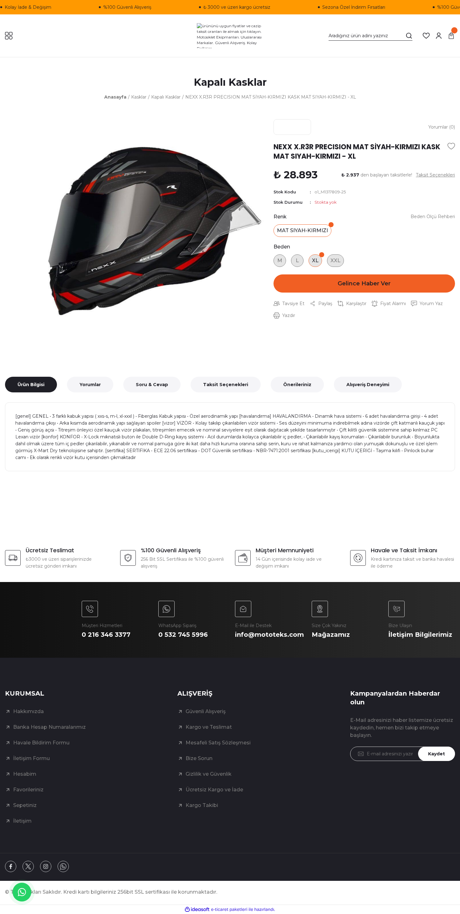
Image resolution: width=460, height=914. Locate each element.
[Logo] (230, 35)
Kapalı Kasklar (230, 82)
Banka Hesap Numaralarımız (49, 727)
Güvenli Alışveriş (206, 711)
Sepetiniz (25, 805)
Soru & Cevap (152, 384)
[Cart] (451, 35)
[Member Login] (438, 35)
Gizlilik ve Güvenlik (209, 774)
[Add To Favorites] (451, 146)
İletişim (22, 821)
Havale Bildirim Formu (41, 743)
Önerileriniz (297, 384)
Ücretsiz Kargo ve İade (214, 790)
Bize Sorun (199, 758)
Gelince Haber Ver (364, 283)
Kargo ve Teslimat (209, 727)
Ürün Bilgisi (31, 384)
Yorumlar (90, 384)
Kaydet (436, 754)
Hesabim (24, 774)
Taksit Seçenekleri (225, 384)
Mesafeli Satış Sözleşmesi (218, 743)
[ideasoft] (197, 909)
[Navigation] (9, 35)
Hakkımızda (28, 711)
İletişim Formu (31, 758)
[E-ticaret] (229, 909)
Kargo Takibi (202, 805)
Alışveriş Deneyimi (367, 384)
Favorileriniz (28, 790)
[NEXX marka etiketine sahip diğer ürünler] (292, 127)
